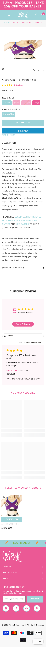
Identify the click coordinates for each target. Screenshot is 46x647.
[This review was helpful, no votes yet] (32, 378)
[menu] (2, 14)
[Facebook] (16, 608)
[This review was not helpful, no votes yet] (37, 378)
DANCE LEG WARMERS (19, 221)
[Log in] (36, 15)
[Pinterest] (37, 608)
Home (6, 23)
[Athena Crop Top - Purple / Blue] (11, 505)
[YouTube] (26, 608)
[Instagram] (6, 608)
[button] (39, 70)
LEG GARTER (22, 224)
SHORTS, (30, 217)
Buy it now (23, 131)
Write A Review (23, 324)
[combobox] (31, 342)
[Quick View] (4, 497)
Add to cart (23, 123)
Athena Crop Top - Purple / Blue (9, 524)
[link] (11, 430)
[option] (23, 49)
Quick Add (12, 520)
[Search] (9, 15)
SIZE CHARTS (8, 135)
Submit (35, 599)
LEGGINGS (20, 217)
